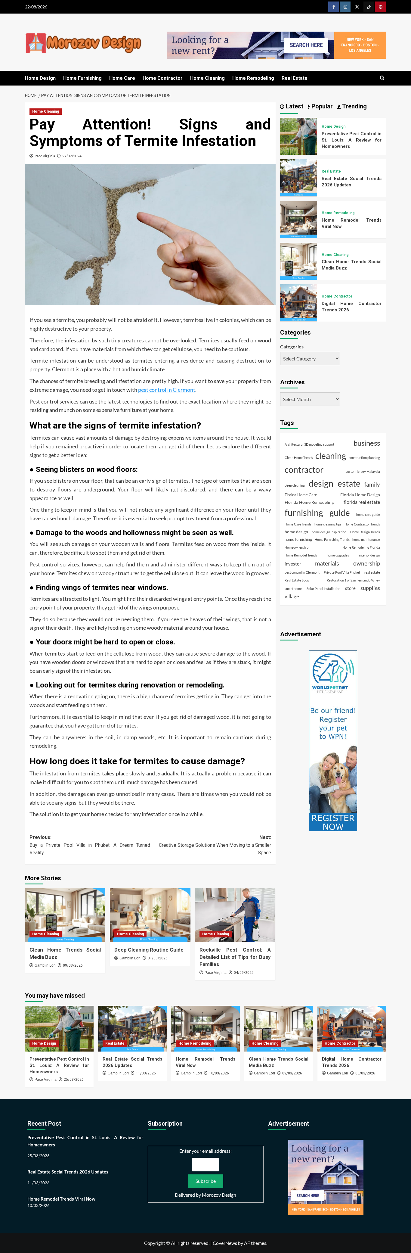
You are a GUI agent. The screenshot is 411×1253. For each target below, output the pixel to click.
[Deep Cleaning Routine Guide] (150, 915)
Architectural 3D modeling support (309, 444)
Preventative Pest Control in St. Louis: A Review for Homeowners (352, 140)
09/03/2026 (73, 965)
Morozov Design (219, 1195)
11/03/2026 (146, 1073)
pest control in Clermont (166, 389)
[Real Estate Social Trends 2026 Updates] (298, 177)
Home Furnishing (82, 78)
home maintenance (366, 539)
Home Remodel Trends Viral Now (61, 1199)
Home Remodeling (253, 78)
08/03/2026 (365, 1073)
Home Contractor (163, 78)
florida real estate (362, 502)
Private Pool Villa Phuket (342, 572)
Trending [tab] (354, 106)
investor (293, 563)
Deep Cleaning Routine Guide (149, 950)
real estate (372, 572)
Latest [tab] (293, 106)
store (350, 588)
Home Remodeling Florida (361, 547)
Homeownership (296, 547)
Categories (292, 346)
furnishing (304, 512)
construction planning (364, 458)
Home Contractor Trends (362, 524)
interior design (369, 555)
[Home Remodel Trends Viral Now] (298, 219)
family (372, 484)
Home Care (122, 78)
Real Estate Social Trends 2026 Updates (67, 1171)
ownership (366, 563)
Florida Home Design (360, 494)
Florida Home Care (301, 494)
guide (339, 513)
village (292, 596)
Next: (215, 845)
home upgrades (338, 555)
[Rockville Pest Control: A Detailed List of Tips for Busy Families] (235, 915)
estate (349, 483)
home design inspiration (329, 532)
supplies (370, 587)
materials (327, 563)
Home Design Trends (365, 532)
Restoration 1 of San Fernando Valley (353, 580)
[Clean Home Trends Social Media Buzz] (65, 915)
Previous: (89, 845)
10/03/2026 (219, 1073)
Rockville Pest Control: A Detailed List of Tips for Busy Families (235, 957)
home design (296, 531)
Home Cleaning (207, 78)
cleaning (330, 455)
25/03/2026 (74, 1079)
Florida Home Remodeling (309, 502)
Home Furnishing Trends (332, 539)
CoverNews (225, 1243)
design (321, 483)
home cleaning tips (327, 524)
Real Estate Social (298, 580)
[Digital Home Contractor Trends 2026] (298, 302)
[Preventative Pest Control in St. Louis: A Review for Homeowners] (298, 135)
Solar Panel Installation (323, 588)
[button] (382, 78)
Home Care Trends (298, 524)
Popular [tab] (321, 106)
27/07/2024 (72, 156)
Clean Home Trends (299, 458)
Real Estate (294, 78)
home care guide (368, 514)
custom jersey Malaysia (363, 471)
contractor (304, 469)
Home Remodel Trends (301, 555)
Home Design (40, 78)
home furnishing (298, 539)
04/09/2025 (244, 973)
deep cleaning (295, 485)
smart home (293, 588)
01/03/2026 (158, 958)
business (367, 443)
